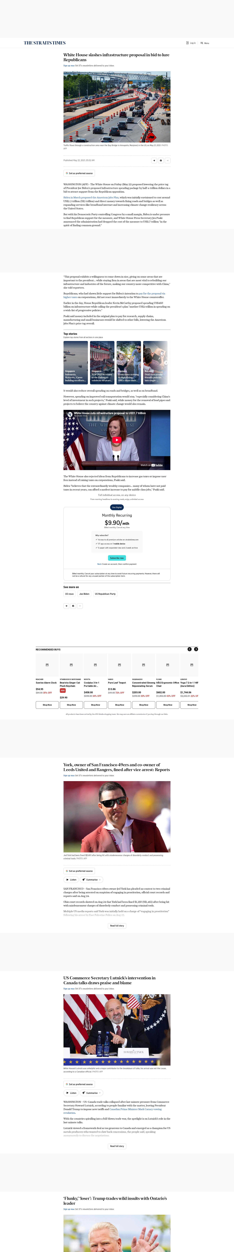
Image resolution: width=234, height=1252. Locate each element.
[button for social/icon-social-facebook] (161, 160)
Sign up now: (69, 65)
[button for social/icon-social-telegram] (154, 160)
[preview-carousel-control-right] (166, 363)
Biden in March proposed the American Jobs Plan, (91, 197)
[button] (191, 43)
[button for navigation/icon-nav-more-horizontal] (167, 160)
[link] (44, 43)
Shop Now (47, 705)
